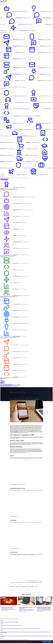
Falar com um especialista (4, 179)
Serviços (1, 632)
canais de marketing (31, 586)
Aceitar (45, 641)
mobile (36, 586)
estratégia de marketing (24, 586)
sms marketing (12, 586)
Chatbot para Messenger (16, 628)
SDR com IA (33, 628)
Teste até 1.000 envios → (14, 296)
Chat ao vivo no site (22, 628)
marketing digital (18, 586)
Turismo (4, 632)
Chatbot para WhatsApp (3, 628)
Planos (1, 378)
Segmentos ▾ (2, 116)
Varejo (6, 632)
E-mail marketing (11, 625)
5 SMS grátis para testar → (15, 377)
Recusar (49, 641)
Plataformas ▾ (2, 188)
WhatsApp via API (38, 628)
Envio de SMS (16, 625)
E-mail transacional (2, 625)
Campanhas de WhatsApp (28, 628)
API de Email (7, 625)
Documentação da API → (7, 255)
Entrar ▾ (1, 379)
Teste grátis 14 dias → (14, 255)
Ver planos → (2, 255)
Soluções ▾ (1, 2)
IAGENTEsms (36, 430)
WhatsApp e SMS (20, 625)
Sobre (4, 378)
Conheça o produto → (3, 190)
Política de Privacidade (28, 641)
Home (10, 392)
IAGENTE (21, 430)
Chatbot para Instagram (10, 628)
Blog (3, 378)
